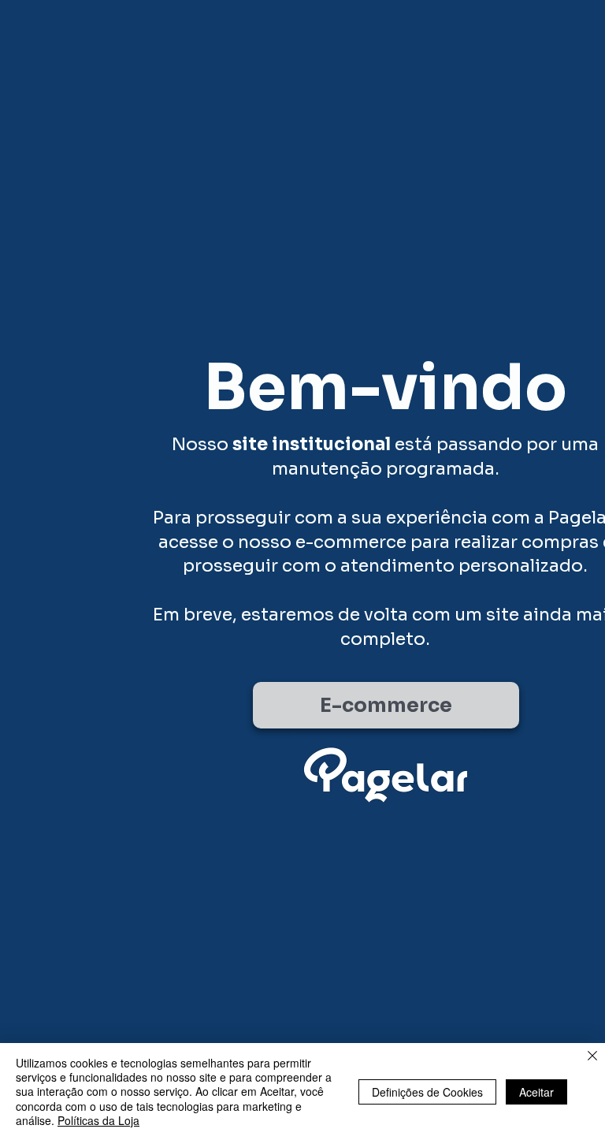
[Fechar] (592, 1056)
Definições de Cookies (427, 1092)
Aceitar (536, 1092)
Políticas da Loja (98, 1120)
